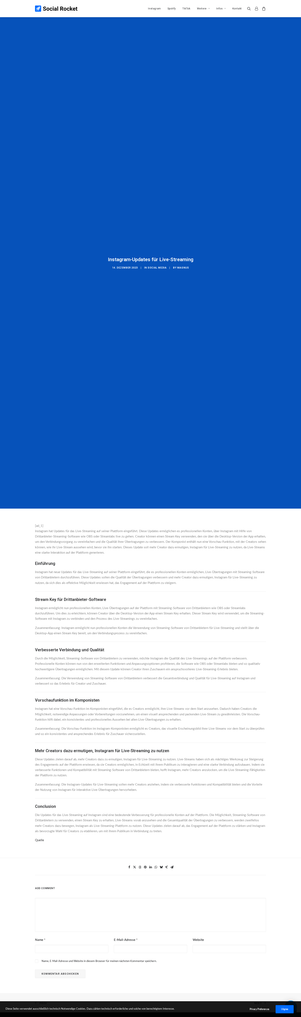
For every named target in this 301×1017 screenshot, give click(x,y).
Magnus (183, 267)
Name (40, 939)
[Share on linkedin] (150, 867)
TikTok (186, 8)
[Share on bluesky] (161, 867)
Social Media (157, 267)
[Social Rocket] (56, 9)
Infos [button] (219, 8)
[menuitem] (154, 8)
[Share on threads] (139, 867)
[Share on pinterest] (145, 867)
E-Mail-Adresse (125, 939)
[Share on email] (171, 867)
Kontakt (237, 8)
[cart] (263, 8)
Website (198, 939)
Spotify (171, 8)
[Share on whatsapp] (155, 867)
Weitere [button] (202, 8)
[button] (250, 8)
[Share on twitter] (134, 867)
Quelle (39, 840)
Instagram (154, 8)
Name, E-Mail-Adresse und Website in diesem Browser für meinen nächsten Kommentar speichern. (99, 961)
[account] (256, 8)
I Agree (284, 1009)
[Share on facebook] (129, 867)
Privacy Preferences (259, 1009)
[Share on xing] (166, 867)
